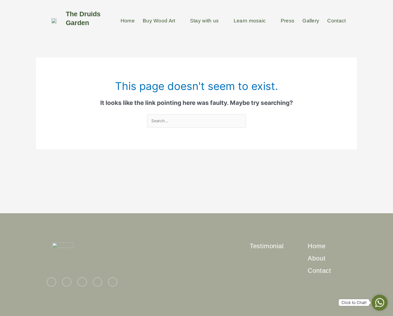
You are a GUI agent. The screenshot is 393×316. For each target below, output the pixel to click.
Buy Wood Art (159, 20)
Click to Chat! (354, 302)
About (316, 258)
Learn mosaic (250, 20)
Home (128, 20)
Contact (336, 20)
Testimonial (267, 246)
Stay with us (204, 20)
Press (288, 20)
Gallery (310, 20)
